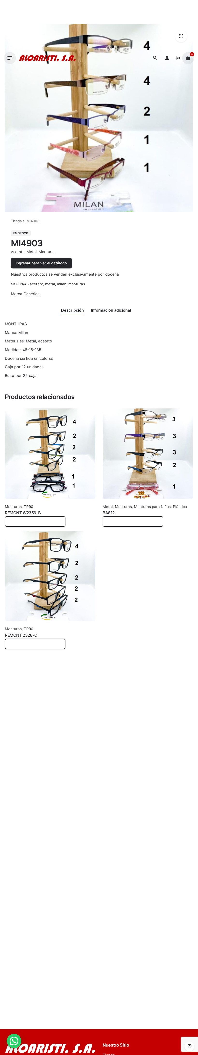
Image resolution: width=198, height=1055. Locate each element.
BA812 (109, 512)
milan (61, 284)
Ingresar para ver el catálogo (41, 263)
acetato (36, 284)
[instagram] (189, 1046)
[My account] (167, 58)
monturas (76, 284)
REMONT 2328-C (21, 635)
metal (50, 284)
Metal (32, 251)
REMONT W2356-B (23, 512)
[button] (14, 1041)
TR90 (28, 506)
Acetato (18, 251)
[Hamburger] (10, 58)
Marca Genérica (25, 293)
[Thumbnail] (47, 58)
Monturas (47, 251)
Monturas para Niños (152, 506)
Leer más (13, 524)
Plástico (180, 506)
